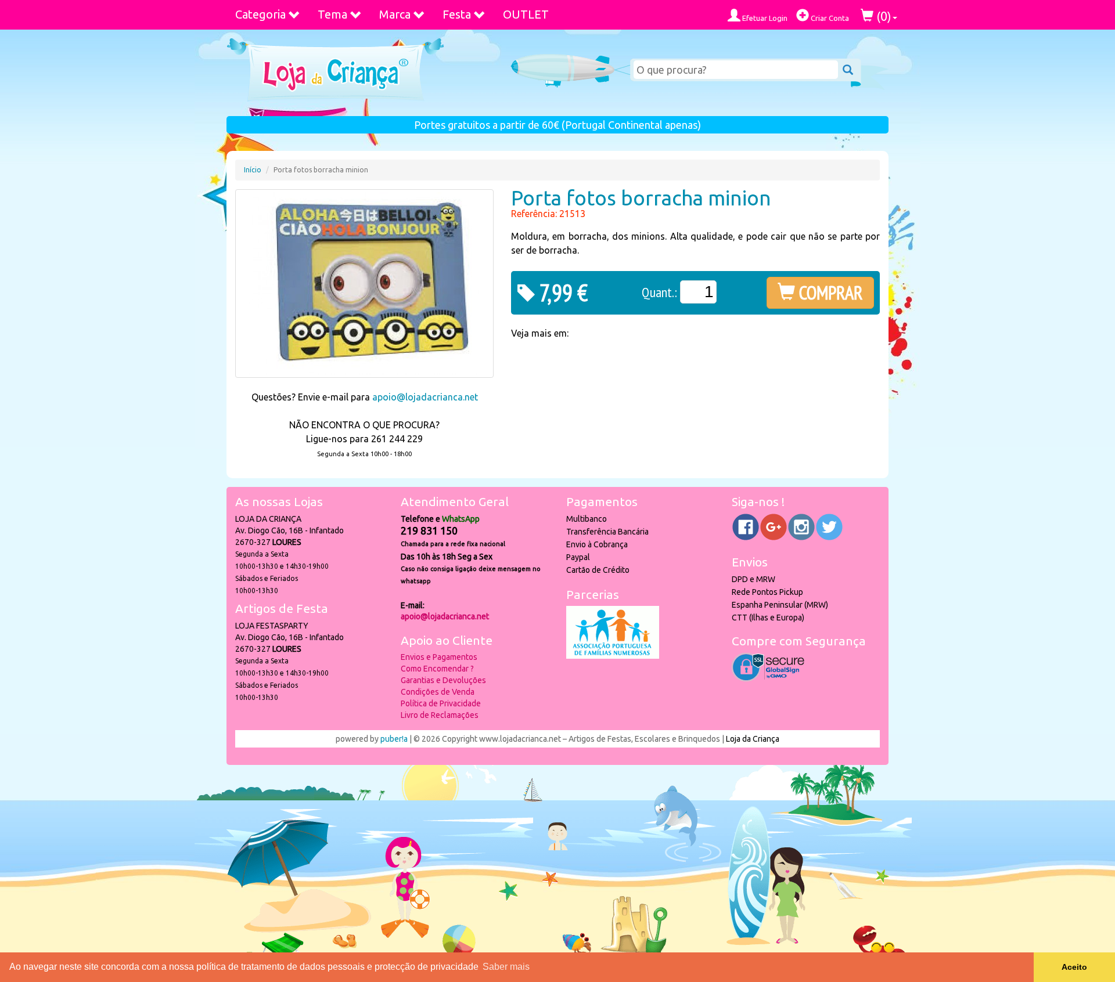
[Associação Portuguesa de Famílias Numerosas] (612, 655)
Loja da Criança (752, 738)
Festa (457, 14)
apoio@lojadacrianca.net (425, 397)
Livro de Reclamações (440, 715)
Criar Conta (829, 18)
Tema (332, 14)
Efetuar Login (763, 18)
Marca (395, 14)
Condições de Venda (437, 691)
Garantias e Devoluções (443, 680)
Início (252, 170)
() (882, 16)
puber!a (394, 738)
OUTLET (526, 14)
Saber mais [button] (506, 967)
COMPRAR (829, 292)
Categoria (260, 14)
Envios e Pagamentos (439, 657)
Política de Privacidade (441, 703)
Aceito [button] (1074, 967)
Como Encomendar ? (437, 668)
